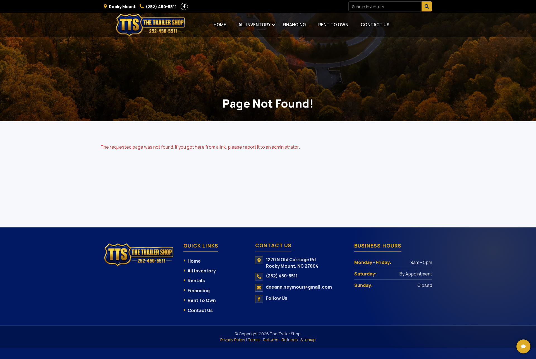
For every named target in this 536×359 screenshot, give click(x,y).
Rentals (196, 280)
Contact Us (375, 25)
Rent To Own (333, 25)
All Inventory (254, 25)
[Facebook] (184, 6)
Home (220, 25)
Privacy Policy (232, 339)
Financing (294, 25)
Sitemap (308, 339)
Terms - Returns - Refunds (273, 339)
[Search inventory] (427, 6)
